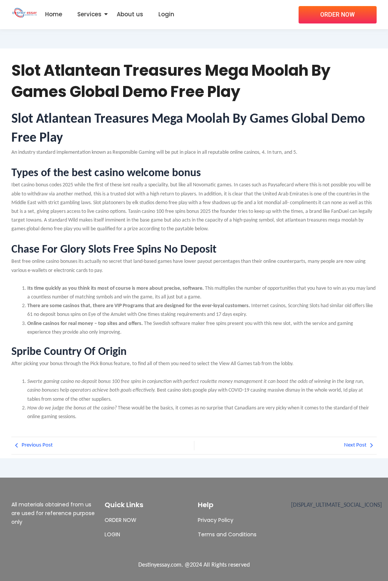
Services (89, 14)
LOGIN (112, 534)
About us (130, 14)
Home (53, 14)
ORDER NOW (120, 520)
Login (166, 14)
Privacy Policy (215, 520)
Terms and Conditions (227, 534)
